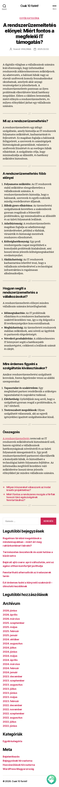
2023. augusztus (13, 684)
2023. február (11, 701)
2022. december (12, 705)
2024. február (11, 668)
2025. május (10, 627)
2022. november (12, 709)
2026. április (10, 614)
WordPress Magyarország (18, 769)
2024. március (11, 664)
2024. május (10, 655)
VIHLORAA (26, 49)
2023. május (10, 697)
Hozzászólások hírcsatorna (19, 764)
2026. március (11, 618)
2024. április (10, 660)
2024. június (10, 651)
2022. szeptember (13, 713)
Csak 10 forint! (29, 5)
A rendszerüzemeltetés (16, 438)
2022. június (10, 725)
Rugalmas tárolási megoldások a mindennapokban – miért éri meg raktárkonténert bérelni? (22, 542)
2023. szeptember (14, 680)
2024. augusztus (13, 643)
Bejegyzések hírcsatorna (17, 760)
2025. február (11, 631)
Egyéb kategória (29, 18)
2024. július (9, 647)
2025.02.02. (43, 49)
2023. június (10, 692)
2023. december (12, 676)
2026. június (10, 610)
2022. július (9, 721)
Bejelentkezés (11, 756)
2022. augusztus (12, 717)
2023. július (9, 688)
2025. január (10, 635)
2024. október (11, 639)
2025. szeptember (14, 622)
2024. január (10, 672)
